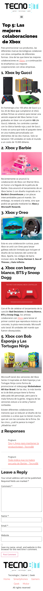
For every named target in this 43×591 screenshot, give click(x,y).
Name (5, 516)
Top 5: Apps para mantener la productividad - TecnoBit (23, 445)
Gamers (35, 579)
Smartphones (21, 579)
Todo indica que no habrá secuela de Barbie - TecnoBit (23, 462)
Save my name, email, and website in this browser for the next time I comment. (21, 548)
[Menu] (21, 17)
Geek (16, 583)
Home (7, 579)
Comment (6, 486)
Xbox (22, 60)
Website (5, 535)
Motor (26, 583)
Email (4, 526)
